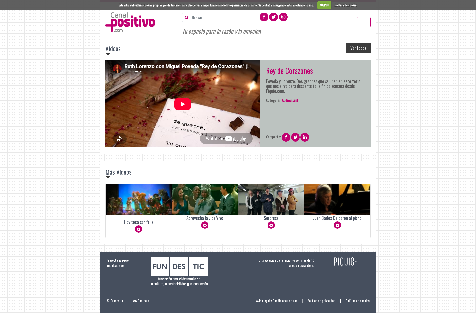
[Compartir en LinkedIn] (304, 136)
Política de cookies (358, 300)
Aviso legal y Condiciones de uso (276, 300)
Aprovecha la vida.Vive (204, 218)
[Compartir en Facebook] (286, 136)
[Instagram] (283, 16)
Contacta (143, 300)
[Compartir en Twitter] (295, 136)
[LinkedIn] (304, 137)
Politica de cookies (346, 5)
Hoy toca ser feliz (138, 222)
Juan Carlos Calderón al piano (337, 218)
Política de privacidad (321, 300)
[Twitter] (273, 16)
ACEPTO (324, 5)
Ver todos (358, 48)
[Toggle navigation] (364, 22)
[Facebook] (264, 16)
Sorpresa (271, 218)
